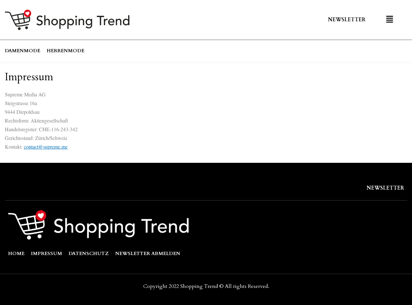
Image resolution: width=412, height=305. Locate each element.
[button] (390, 19)
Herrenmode (65, 50)
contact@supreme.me (46, 146)
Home (16, 253)
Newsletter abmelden (147, 253)
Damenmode (22, 50)
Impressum (46, 253)
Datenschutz (89, 253)
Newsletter (346, 19)
